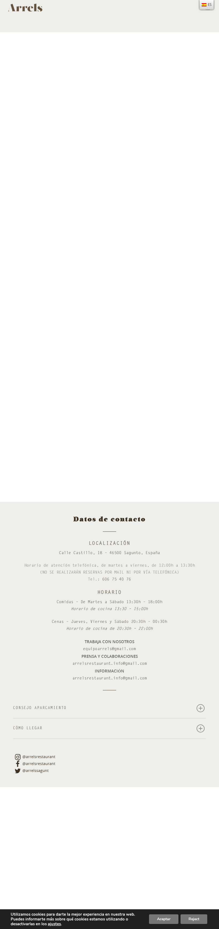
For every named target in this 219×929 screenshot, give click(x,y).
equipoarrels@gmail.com (109, 649)
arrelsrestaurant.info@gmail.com (109, 664)
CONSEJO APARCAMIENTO (40, 708)
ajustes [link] (54, 924)
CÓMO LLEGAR (27, 728)
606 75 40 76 (116, 580)
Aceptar (163, 919)
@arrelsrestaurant (38, 756)
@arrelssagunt (35, 770)
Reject (194, 919)
